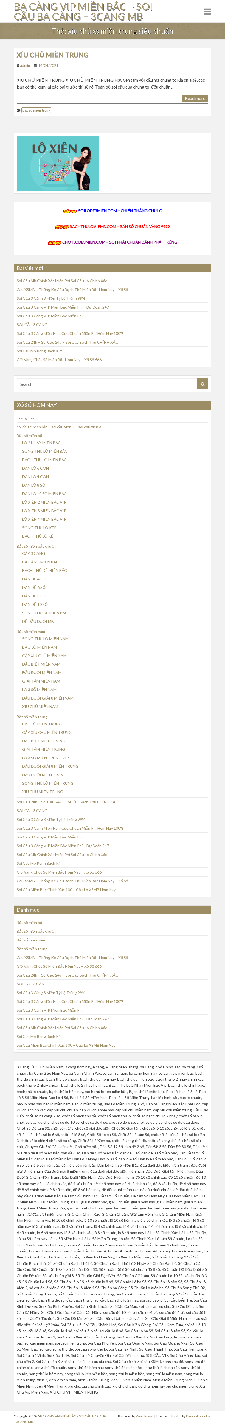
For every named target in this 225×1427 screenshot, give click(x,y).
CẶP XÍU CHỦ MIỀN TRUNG (47, 732)
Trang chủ (25, 418)
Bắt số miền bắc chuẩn (36, 546)
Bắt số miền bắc (30, 435)
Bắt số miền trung (36, 110)
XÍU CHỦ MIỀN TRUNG (53, 55)
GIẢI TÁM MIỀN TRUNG (43, 749)
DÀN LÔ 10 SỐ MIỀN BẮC (44, 493)
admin (25, 65)
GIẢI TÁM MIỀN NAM (41, 681)
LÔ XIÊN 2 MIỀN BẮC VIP (44, 502)
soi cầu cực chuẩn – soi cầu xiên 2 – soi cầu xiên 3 (59, 426)
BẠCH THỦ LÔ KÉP (39, 536)
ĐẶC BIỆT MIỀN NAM (41, 664)
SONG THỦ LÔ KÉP (39, 527)
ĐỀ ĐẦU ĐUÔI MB (38, 621)
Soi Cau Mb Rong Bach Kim (40, 351)
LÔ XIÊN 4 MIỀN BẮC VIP (44, 519)
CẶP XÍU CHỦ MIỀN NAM (44, 655)
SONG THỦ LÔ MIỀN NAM (45, 638)
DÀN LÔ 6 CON (35, 468)
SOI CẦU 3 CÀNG (32, 324)
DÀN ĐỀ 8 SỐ (34, 595)
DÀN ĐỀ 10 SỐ (35, 604)
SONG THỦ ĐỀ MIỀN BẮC (45, 612)
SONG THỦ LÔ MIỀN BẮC (45, 451)
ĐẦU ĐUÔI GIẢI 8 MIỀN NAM (48, 698)
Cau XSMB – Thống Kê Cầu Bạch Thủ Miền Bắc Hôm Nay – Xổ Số (72, 289)
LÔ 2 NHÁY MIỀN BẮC (41, 442)
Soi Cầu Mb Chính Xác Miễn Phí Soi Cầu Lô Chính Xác (62, 280)
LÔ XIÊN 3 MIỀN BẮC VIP (44, 510)
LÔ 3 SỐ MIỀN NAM (39, 689)
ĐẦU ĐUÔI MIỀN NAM (41, 672)
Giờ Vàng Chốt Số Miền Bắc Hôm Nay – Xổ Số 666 (59, 359)
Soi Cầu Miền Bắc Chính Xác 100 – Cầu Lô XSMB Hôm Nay (66, 889)
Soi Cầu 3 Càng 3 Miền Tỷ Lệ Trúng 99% (51, 298)
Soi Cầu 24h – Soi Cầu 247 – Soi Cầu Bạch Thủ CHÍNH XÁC (67, 342)
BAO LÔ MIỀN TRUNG (42, 723)
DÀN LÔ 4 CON (35, 476)
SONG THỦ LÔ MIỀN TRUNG (48, 783)
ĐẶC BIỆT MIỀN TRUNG (43, 740)
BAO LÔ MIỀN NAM (39, 647)
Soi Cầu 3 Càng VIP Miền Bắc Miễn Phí (50, 315)
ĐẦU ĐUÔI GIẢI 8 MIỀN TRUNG (50, 766)
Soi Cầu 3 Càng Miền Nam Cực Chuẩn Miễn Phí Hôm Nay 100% (70, 333)
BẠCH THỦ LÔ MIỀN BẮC (44, 459)
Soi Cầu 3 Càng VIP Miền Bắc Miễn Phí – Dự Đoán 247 (63, 307)
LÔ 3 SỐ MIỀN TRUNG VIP (45, 757)
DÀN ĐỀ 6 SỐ (34, 587)
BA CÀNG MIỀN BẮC (40, 562)
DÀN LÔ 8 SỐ (33, 485)
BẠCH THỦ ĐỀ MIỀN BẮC (44, 570)
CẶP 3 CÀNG (33, 553)
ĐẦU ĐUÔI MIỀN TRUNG (44, 774)
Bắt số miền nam (31, 631)
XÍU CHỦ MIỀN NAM (40, 706)
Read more (195, 98)
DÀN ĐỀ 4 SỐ (34, 578)
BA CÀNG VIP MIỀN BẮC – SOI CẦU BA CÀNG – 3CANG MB (83, 11)
